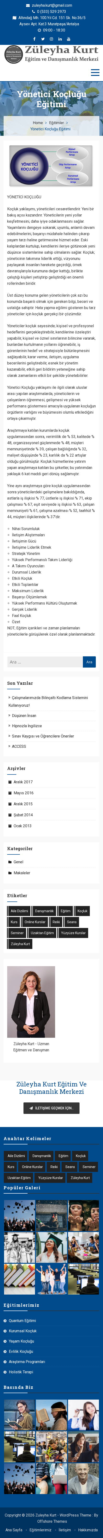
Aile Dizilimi (19, 911)
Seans (72, 922)
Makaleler (22, 873)
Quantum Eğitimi (22, 1320)
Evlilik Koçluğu (21, 1351)
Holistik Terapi (21, 1372)
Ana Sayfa (14, 1530)
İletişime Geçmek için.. (54, 1108)
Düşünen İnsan (24, 715)
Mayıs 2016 (24, 793)
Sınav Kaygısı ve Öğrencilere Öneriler (43, 736)
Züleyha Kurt (20, 944)
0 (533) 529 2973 (51, 11)
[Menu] (95, 72)
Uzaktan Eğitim (42, 933)
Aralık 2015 (23, 804)
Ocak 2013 (23, 826)
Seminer (17, 933)
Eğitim (65, 911)
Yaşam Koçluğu (21, 1341)
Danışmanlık (44, 911)
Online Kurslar (35, 922)
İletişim (65, 1530)
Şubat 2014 (23, 815)
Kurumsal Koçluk (23, 1331)
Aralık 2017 (23, 782)
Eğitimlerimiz (40, 1530)
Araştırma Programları (27, 1361)
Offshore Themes (52, 1521)
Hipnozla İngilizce (27, 726)
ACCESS (19, 746)
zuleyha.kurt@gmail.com (51, 5)
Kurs (14, 922)
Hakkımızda (88, 1530)
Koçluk (82, 911)
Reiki (56, 922)
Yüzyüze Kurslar (73, 933)
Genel (18, 862)
